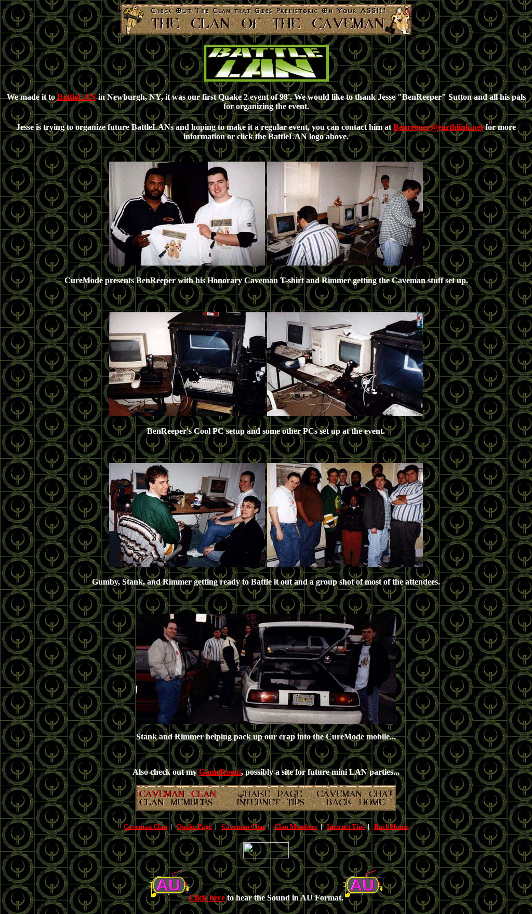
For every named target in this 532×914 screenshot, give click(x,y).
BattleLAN (76, 96)
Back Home (391, 826)
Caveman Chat (243, 826)
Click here (207, 897)
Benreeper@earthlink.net (438, 127)
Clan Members (295, 826)
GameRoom (220, 771)
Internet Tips (346, 826)
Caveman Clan (145, 826)
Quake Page (194, 826)
